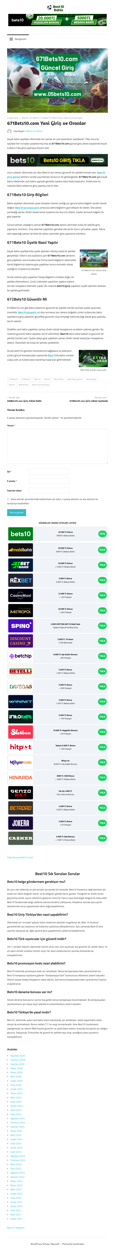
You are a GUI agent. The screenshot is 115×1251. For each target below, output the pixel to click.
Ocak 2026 (16, 1085)
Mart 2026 (16, 1076)
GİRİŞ (102, 534)
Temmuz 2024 (18, 1122)
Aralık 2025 (16, 1089)
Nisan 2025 (16, 1093)
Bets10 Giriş (57, 117)
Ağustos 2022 (18, 1173)
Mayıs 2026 (17, 1068)
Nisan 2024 (16, 1131)
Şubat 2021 (17, 1219)
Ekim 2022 (16, 1168)
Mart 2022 (16, 1189)
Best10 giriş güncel (75, 379)
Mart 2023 (16, 1164)
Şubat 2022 (17, 1193)
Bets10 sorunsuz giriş (73, 117)
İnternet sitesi (14, 490)
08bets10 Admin (33, 131)
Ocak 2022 (16, 1198)
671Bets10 (34, 117)
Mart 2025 (16, 1097)
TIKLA (102, 550)
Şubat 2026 (17, 1081)
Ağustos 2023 (18, 1156)
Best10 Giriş (59, 379)
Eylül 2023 (16, 1152)
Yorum (11, 425)
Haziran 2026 (18, 1064)
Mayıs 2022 (17, 1181)
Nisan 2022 (16, 1185)
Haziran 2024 (18, 1127)
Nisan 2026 (16, 1072)
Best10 (47, 379)
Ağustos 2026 (18, 1055)
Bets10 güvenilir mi (29, 312)
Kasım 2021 (17, 1206)
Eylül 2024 (16, 1114)
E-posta (12, 481)
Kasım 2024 (17, 1106)
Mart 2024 (16, 1135)
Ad (9, 471)
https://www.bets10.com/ (20, 857)
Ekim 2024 (16, 1110)
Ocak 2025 (16, 1102)
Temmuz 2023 (18, 1160)
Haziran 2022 (18, 1177)
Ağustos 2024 (18, 1118)
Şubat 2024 (17, 1139)
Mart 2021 (16, 1214)
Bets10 (25, 117)
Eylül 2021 (16, 1210)
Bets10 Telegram (16, 1227)
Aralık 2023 (16, 1148)
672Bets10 (46, 117)
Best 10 (37, 379)
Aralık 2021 (16, 1202)
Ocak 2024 (16, 1143)
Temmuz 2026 (18, 1060)
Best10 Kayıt (92, 379)
